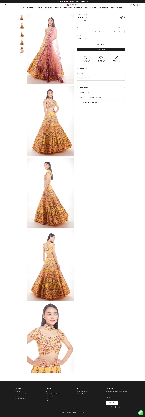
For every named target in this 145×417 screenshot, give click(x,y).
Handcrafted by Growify (78, 412)
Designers (40, 7)
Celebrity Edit (78, 7)
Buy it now (101, 49)
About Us (17, 391)
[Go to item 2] (22, 25)
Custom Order (50, 396)
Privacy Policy (81, 394)
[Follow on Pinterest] (116, 407)
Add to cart (101, 44)
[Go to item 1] (22, 17)
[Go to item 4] (22, 41)
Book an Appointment (116, 7)
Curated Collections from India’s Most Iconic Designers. (72, 1)
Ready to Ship (31, 7)
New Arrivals (48, 7)
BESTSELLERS (58, 7)
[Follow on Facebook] (107, 407)
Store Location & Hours (21, 394)
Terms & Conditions (83, 391)
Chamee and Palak (82, 14)
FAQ (47, 391)
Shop (23, 7)
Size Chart (49, 398)
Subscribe (112, 402)
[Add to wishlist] (121, 17)
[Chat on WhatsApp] (140, 412)
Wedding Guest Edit (90, 7)
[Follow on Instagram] (111, 407)
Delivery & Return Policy (53, 394)
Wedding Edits (68, 7)
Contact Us (49, 400)
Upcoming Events (103, 7)
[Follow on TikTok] (120, 407)
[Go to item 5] (22, 49)
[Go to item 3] (22, 33)
